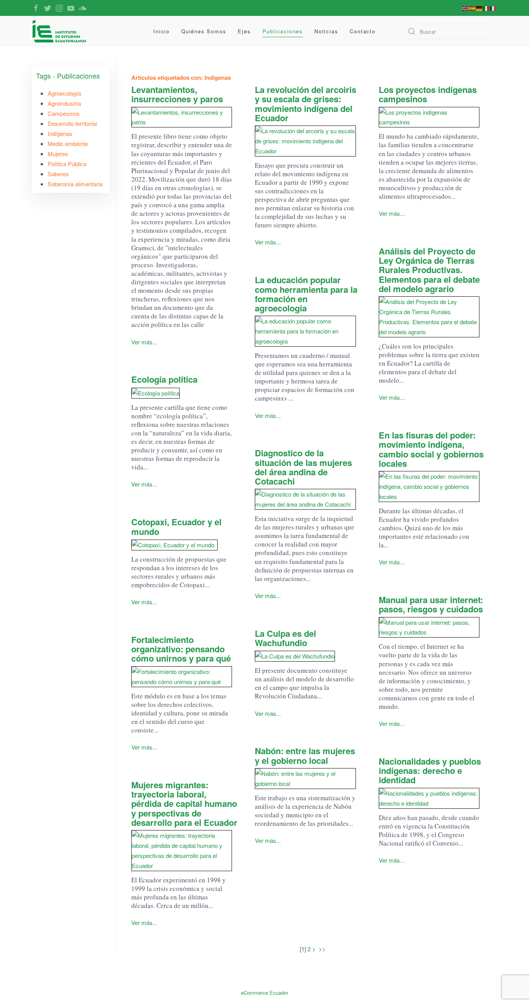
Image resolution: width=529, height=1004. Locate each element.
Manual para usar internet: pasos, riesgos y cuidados (431, 604)
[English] (465, 8)
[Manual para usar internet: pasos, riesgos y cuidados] (429, 627)
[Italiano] (486, 8)
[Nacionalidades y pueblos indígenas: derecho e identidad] (429, 798)
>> (323, 949)
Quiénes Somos (203, 31)
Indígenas (60, 133)
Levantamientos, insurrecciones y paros (177, 94)
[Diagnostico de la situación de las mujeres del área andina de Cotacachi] (305, 499)
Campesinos (64, 113)
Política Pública (67, 164)
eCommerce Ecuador (264, 992)
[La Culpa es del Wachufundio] (305, 656)
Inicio (161, 31)
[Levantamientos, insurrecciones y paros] (181, 117)
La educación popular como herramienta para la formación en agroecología (306, 293)
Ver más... (144, 342)
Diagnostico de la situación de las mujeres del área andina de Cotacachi (303, 467)
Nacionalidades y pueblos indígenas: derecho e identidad (430, 770)
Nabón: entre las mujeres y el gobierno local (305, 755)
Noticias (326, 31)
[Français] (493, 8)
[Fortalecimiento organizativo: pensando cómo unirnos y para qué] (181, 676)
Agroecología (64, 93)
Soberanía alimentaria (75, 184)
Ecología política (164, 379)
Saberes (58, 174)
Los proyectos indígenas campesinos (428, 94)
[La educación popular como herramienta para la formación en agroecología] (305, 331)
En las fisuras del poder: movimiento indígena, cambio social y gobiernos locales (431, 449)
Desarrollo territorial (72, 123)
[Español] (472, 8)
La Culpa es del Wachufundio (285, 638)
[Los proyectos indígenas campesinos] (429, 117)
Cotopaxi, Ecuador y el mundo (176, 526)
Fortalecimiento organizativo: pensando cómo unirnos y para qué (181, 648)
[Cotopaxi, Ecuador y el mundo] (181, 544)
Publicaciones (283, 31)
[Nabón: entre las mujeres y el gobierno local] (305, 778)
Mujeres (58, 154)
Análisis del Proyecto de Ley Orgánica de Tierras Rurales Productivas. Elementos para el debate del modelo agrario (429, 270)
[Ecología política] (181, 393)
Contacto (362, 31)
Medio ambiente (68, 143)
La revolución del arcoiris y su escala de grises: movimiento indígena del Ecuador (305, 103)
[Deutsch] (479, 8)
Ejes (244, 31)
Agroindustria (64, 103)
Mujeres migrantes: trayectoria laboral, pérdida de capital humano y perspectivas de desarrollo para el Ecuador (184, 804)
